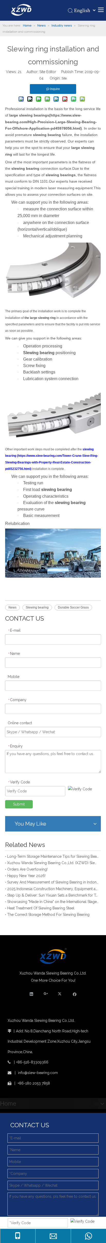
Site (64, 78)
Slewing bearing (37, 607)
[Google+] (46, 993)
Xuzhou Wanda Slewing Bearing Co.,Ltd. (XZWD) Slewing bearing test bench (53, 863)
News (12, 607)
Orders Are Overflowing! (27, 869)
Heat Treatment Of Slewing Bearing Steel (40, 908)
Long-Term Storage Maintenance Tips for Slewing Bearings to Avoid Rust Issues (53, 856)
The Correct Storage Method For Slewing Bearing (48, 915)
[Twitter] (60, 993)
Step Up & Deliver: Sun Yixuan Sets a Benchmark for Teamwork (53, 895)
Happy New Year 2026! (26, 876)
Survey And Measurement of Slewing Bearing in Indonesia (53, 882)
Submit (19, 804)
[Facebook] (75, 993)
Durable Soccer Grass (73, 607)
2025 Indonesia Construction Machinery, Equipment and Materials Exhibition (53, 889)
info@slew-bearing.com (38, 1073)
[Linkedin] (31, 993)
